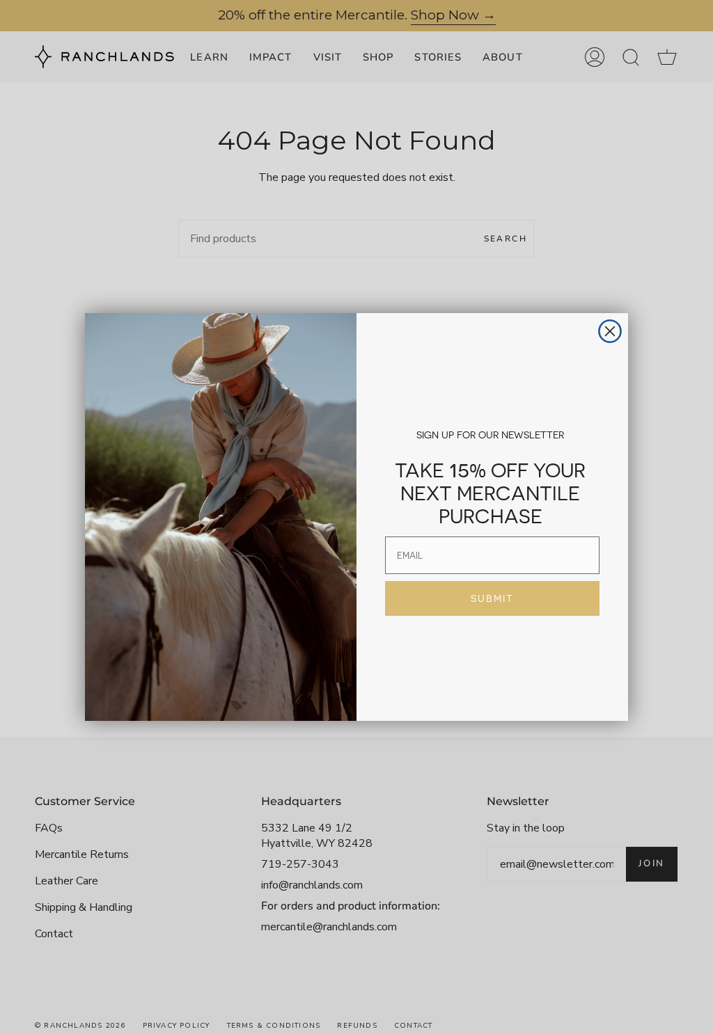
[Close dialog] (610, 331)
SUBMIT (492, 598)
